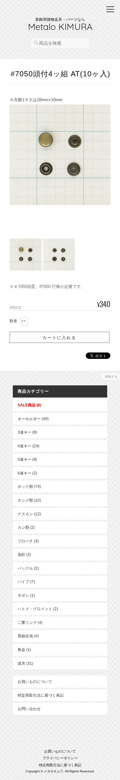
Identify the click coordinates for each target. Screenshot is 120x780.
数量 (13, 321)
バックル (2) (28, 568)
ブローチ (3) (28, 541)
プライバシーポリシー (60, 758)
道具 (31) (25, 663)
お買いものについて (35, 681)
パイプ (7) (26, 581)
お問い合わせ (29, 709)
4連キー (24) (28, 446)
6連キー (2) (27, 473)
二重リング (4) (30, 622)
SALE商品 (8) (29, 405)
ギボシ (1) (26, 595)
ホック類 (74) (29, 486)
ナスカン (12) (29, 514)
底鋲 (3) (24, 554)
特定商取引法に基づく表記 (41, 695)
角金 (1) (24, 649)
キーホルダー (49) (33, 419)
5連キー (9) (27, 459)
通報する (111, 376)
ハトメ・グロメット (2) (38, 609)
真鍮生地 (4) (28, 636)
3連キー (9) (27, 432)
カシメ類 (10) (29, 500)
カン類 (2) (26, 527)
